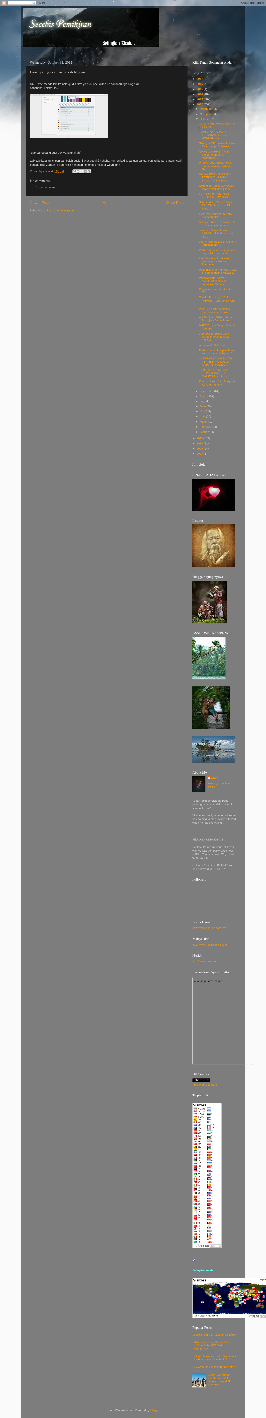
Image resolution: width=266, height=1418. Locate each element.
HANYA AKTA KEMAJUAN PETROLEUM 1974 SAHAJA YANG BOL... (214, 177)
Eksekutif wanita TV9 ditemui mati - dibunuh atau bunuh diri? (215, 1358)
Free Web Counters (204, 1084)
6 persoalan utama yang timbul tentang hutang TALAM (214, 337)
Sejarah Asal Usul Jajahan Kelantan (214, 1334)
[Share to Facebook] (85, 171)
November (206, 114)
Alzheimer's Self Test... (213, 345)
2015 (200, 89)
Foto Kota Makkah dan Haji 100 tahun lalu (216, 215)
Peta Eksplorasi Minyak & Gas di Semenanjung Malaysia (217, 271)
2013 (200, 99)
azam (214, 777)
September (207, 391)
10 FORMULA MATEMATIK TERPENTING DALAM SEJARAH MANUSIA (216, 361)
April (203, 416)
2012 (200, 104)
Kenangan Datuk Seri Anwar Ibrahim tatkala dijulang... (216, 187)
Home (108, 203)
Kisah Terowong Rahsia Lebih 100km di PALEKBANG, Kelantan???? (211, 1345)
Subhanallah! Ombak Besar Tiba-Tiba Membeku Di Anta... (216, 205)
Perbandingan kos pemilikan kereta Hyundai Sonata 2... (217, 352)
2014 (200, 94)
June (203, 406)
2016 (200, 83)
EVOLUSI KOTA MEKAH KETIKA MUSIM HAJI (214, 196)
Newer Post (39, 203)
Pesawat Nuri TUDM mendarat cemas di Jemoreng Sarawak (212, 281)
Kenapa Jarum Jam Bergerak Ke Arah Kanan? (217, 383)
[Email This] (74, 171)
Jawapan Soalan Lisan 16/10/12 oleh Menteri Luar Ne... (217, 233)
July (202, 401)
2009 (200, 448)
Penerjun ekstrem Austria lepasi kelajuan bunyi (214, 311)
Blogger (155, 1410)
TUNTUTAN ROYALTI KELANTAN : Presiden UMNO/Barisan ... (214, 134)
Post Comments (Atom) (61, 210)
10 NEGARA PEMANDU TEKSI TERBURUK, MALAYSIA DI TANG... (214, 373)
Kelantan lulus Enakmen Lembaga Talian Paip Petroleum (214, 261)
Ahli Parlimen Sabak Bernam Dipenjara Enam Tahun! (216, 319)
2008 (200, 453)
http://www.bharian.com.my (209, 927)
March (204, 421)
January (205, 431)
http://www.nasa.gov (204, 961)
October (205, 119)
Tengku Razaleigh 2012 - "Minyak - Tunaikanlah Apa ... (217, 300)
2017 (200, 78)
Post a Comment (45, 187)
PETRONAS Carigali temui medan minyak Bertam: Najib (215, 166)
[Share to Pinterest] (89, 171)
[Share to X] (82, 171)
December (206, 108)
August (204, 396)
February (206, 426)
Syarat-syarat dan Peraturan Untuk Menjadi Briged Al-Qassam (219, 1379)
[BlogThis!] (78, 171)
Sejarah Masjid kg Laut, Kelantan (214, 1366)
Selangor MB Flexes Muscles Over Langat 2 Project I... (217, 145)
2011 (200, 438)
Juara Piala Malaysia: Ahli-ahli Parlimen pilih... (217, 243)
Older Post (175, 203)
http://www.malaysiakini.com (209, 944)
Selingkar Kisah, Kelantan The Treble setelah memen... (217, 224)
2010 (200, 443)
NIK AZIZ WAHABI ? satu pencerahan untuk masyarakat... (214, 154)
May (203, 411)
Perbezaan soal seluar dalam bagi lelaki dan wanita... (217, 252)
